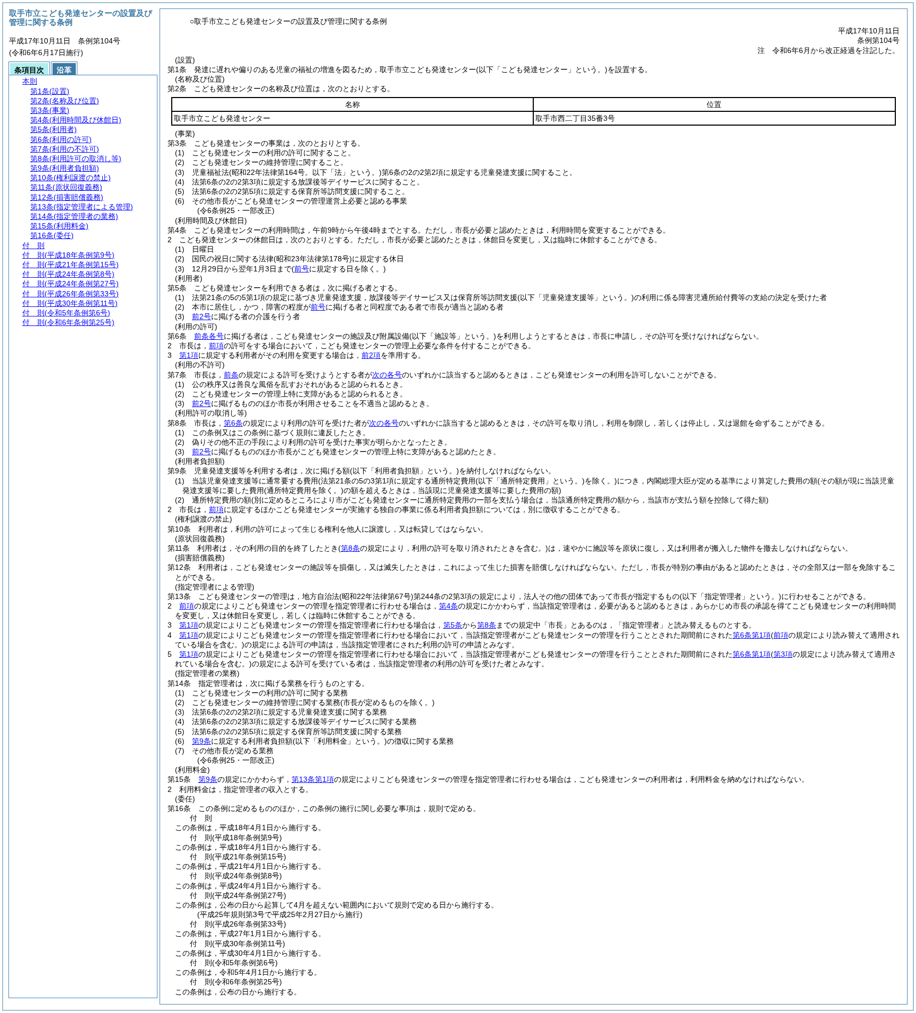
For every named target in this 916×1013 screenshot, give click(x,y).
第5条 (452, 625)
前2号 (201, 316)
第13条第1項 (313, 779)
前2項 (371, 355)
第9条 (201, 741)
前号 (318, 307)
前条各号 (209, 336)
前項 (216, 345)
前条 (231, 375)
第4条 (448, 606)
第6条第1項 (752, 635)
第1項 (188, 355)
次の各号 (387, 375)
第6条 (233, 423)
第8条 (486, 625)
